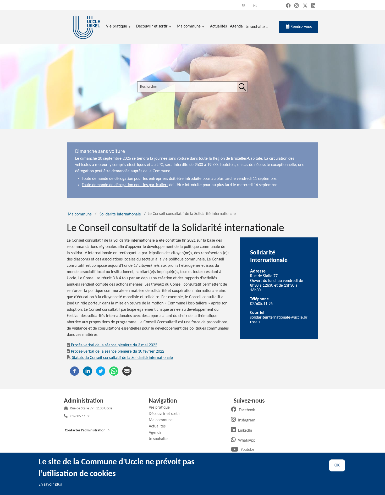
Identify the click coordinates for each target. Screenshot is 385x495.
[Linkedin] (87, 371)
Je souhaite (255, 27)
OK (337, 465)
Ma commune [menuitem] (189, 26)
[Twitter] (100, 371)
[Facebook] (74, 371)
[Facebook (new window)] (288, 6)
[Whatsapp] (113, 371)
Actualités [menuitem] (218, 26)
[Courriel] (126, 371)
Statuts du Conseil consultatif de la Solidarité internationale (122, 358)
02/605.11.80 (80, 416)
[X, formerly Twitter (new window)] (305, 6)
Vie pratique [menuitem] (116, 26)
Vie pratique (161, 407)
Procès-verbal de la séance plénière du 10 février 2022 (117, 351)
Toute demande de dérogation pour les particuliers (125, 185)
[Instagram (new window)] (296, 6)
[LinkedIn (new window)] (313, 6)
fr (243, 6)
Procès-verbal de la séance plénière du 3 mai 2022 (114, 345)
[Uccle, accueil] (86, 27)
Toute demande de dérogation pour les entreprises (125, 179)
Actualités (159, 426)
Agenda (157, 433)
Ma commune (80, 214)
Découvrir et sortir (166, 414)
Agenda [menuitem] (236, 26)
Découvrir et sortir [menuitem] (152, 26)
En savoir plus (50, 484)
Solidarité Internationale (120, 214)
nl (255, 6)
